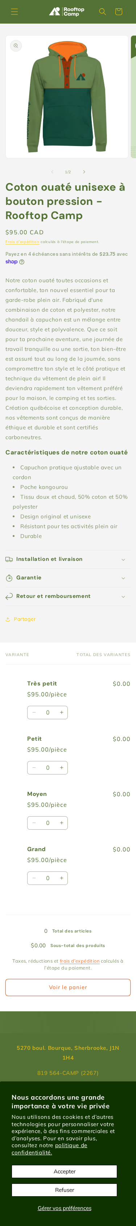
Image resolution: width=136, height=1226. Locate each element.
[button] (14, 12)
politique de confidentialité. (49, 1149)
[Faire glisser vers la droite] (84, 172)
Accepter (64, 1171)
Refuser (64, 1189)
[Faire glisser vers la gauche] (52, 172)
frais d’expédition (80, 961)
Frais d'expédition (22, 241)
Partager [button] (25, 619)
